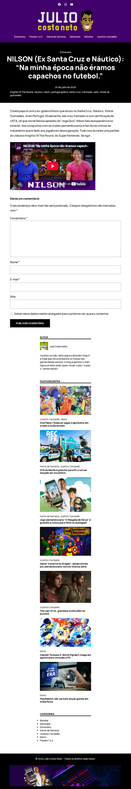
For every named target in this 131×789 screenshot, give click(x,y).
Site (13, 297)
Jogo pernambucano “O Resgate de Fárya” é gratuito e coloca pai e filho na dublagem (65, 521)
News (64, 419)
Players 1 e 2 (46, 740)
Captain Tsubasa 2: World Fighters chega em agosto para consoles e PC (65, 656)
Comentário (18, 218)
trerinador (87, 92)
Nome (15, 262)
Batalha (44, 720)
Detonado (45, 723)
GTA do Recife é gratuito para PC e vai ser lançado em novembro (63, 471)
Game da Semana (49, 466)
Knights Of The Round (21, 92)
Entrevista (65, 52)
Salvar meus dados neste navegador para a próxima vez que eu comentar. (61, 314)
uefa (95, 92)
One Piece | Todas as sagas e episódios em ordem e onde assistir (64, 424)
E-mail (15, 279)
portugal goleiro (59, 92)
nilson (47, 92)
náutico (38, 92)
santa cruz (75, 92)
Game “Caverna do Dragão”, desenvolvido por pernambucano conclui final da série (64, 565)
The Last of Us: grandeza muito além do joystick (62, 612)
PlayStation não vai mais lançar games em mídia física (64, 700)
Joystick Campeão (50, 419)
